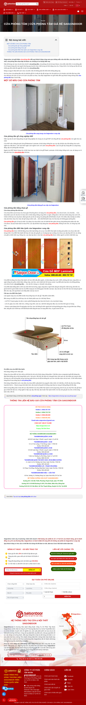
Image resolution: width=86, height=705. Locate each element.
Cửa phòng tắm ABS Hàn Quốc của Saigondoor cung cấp (25, 50)
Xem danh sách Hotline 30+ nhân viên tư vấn (62, 558)
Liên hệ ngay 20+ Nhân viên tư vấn (41, 655)
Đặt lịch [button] (83, 195)
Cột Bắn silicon (67, 592)
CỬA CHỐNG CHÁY (44, 9)
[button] (4, 688)
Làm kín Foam (49, 592)
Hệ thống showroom (62, 2)
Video (65, 5)
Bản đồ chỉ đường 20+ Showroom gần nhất (62, 553)
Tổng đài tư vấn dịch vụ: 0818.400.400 (30, 659)
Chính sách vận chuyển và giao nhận (52, 688)
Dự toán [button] (83, 200)
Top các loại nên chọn (24, 496)
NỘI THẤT (21, 13)
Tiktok (69, 683)
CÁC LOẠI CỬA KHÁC (60, 9)
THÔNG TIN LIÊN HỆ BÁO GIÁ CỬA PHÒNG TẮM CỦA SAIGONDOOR (28, 52)
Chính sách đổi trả (49, 684)
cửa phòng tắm (26, 380)
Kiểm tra (67, 596)
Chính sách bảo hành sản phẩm (52, 680)
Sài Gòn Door (45, 428)
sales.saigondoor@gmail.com (45, 420)
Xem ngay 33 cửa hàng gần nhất (18, 655)
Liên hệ (71, 5)
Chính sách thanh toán (51, 676)
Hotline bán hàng (49, 2)
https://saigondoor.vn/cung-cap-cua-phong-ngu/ (62, 396)
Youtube (70, 679)
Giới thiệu (71, 2)
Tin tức (78, 2)
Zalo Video (71, 689)
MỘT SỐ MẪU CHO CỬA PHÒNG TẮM (19, 43)
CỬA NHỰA (9, 9)
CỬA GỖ (19, 9)
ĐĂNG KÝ (32, 570)
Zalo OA (70, 686)
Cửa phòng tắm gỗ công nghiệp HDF (19, 46)
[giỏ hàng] (78, 11)
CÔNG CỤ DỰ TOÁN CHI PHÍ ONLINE (62, 569)
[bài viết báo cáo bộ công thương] (13, 689)
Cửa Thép (30, 9)
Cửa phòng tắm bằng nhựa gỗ (17, 48)
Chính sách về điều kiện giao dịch (53, 693)
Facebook (70, 676)
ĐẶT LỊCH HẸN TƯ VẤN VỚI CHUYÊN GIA (63, 563)
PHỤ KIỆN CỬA (10, 13)
